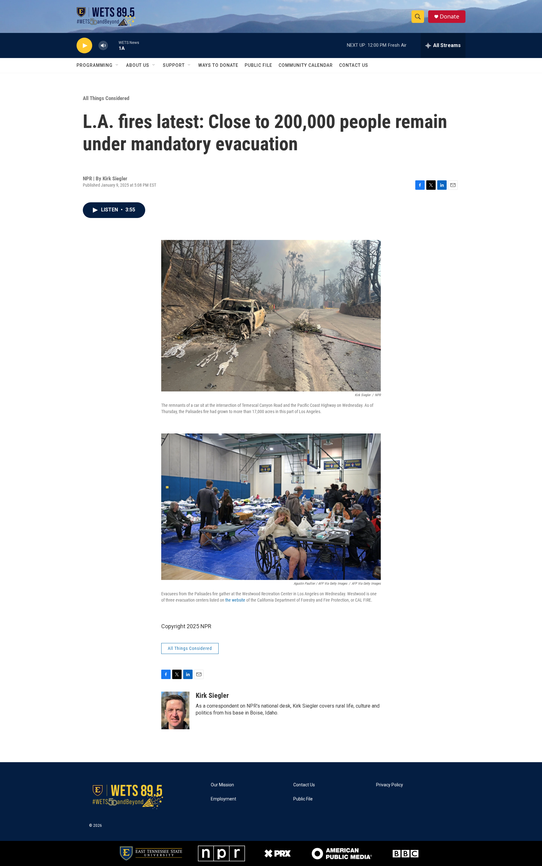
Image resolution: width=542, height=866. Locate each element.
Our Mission (222, 785)
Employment (223, 799)
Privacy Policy (389, 785)
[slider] (113, 45)
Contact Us (353, 65)
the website (235, 600)
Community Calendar (306, 65)
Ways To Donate (218, 65)
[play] (84, 45)
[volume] (103, 46)
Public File (258, 65)
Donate (449, 16)
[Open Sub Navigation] (117, 65)
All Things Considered (106, 98)
